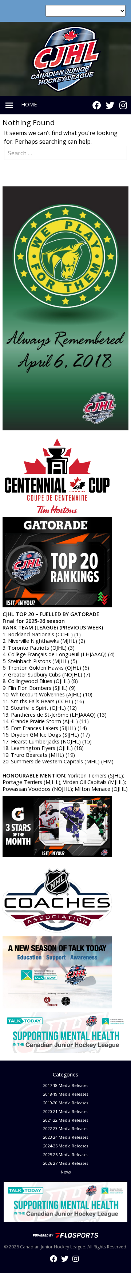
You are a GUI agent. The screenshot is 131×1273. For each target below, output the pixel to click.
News (66, 1172)
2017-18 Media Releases (65, 1085)
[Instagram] (123, 105)
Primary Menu (9, 105)
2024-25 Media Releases (65, 1145)
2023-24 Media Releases (65, 1137)
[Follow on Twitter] (110, 105)
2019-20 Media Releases (65, 1102)
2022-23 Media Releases (65, 1128)
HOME (29, 104)
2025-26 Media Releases (65, 1154)
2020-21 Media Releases (65, 1111)
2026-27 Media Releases (65, 1163)
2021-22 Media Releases (65, 1120)
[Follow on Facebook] (96, 105)
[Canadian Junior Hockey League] (65, 58)
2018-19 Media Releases (65, 1094)
